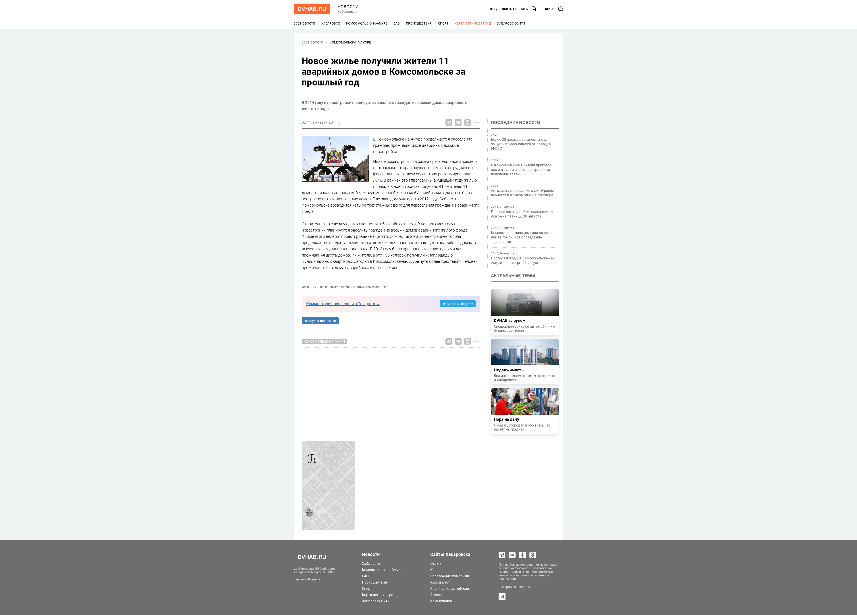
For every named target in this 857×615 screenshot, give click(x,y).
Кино (434, 570)
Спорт (443, 23)
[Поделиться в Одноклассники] (467, 122)
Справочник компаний (449, 576)
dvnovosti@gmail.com (309, 579)
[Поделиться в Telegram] (448, 122)
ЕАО (397, 23)
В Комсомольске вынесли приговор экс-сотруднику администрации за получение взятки (521, 169)
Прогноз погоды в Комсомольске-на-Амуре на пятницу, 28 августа (522, 214)
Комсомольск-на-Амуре (366, 23)
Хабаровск (330, 23)
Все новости (304, 23)
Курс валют (440, 582)
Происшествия (419, 23)
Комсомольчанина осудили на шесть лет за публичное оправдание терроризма (522, 237)
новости (347, 6)
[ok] (532, 555)
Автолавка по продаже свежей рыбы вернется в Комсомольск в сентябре (522, 192)
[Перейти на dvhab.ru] (312, 9)
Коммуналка (441, 601)
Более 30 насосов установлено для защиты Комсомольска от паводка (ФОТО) (521, 144)
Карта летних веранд (473, 23)
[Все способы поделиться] (477, 122)
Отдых (435, 563)
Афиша (436, 595)
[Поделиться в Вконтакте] (458, 122)
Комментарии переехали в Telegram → (343, 303)
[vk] (512, 555)
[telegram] (502, 555)
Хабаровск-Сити (511, 23)
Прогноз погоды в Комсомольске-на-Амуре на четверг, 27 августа (522, 260)
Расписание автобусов (449, 588)
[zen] (522, 555)
